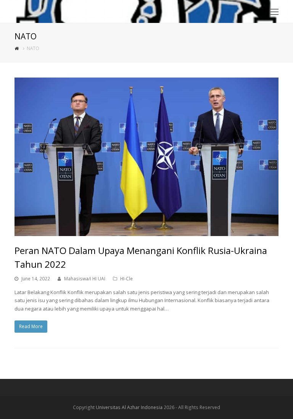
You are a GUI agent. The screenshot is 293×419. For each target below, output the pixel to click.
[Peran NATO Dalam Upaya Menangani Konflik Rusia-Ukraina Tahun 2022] (146, 231)
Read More (31, 326)
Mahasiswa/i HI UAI (84, 278)
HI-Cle (126, 278)
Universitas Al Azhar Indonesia (129, 407)
